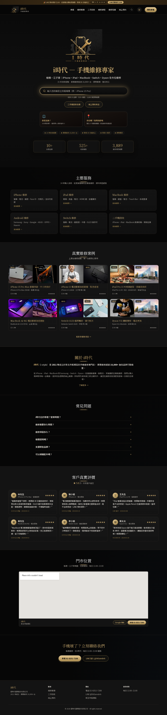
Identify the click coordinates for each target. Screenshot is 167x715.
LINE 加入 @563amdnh (95, 658)
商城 (72, 9)
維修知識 (112, 9)
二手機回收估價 (74, 104)
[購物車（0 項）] (139, 9)
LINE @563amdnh (93, 694)
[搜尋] (131, 9)
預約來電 (150, 9)
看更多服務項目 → (83, 336)
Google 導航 (119, 622)
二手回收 (91, 9)
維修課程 (101, 9)
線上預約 (122, 9)
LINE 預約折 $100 (115, 2)
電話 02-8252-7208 (94, 690)
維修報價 (81, 9)
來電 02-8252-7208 (137, 622)
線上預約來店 (93, 104)
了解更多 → (83, 385)
